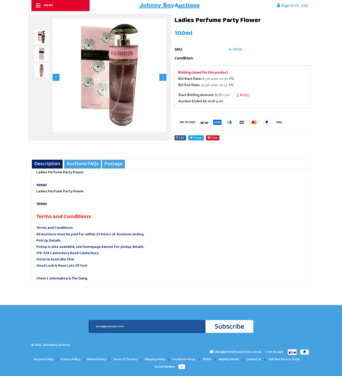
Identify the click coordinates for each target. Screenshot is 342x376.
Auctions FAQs (44, 359)
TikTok (207, 359)
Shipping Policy (154, 359)
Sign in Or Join (294, 6)
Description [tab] (47, 164)
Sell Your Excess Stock (284, 359)
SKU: (178, 49)
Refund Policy (96, 359)
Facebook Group (184, 359)
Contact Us (253, 359)
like (181, 137)
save (214, 137)
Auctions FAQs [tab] (83, 164)
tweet (198, 137)
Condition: (184, 58)
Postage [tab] (113, 164)
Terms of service (125, 359)
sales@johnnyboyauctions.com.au (238, 352)
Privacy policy (70, 359)
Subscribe (229, 327)
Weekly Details (228, 359)
